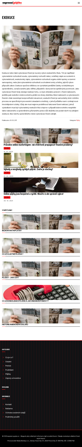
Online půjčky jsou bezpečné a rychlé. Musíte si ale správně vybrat (34, 194)
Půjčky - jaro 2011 (10, 278)
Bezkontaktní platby (12, 231)
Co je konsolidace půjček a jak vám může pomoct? (25, 301)
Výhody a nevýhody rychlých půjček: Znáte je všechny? (28, 169)
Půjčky (78, 120)
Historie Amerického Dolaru (15, 325)
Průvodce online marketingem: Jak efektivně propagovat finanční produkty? (38, 145)
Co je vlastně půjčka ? (12, 254)
